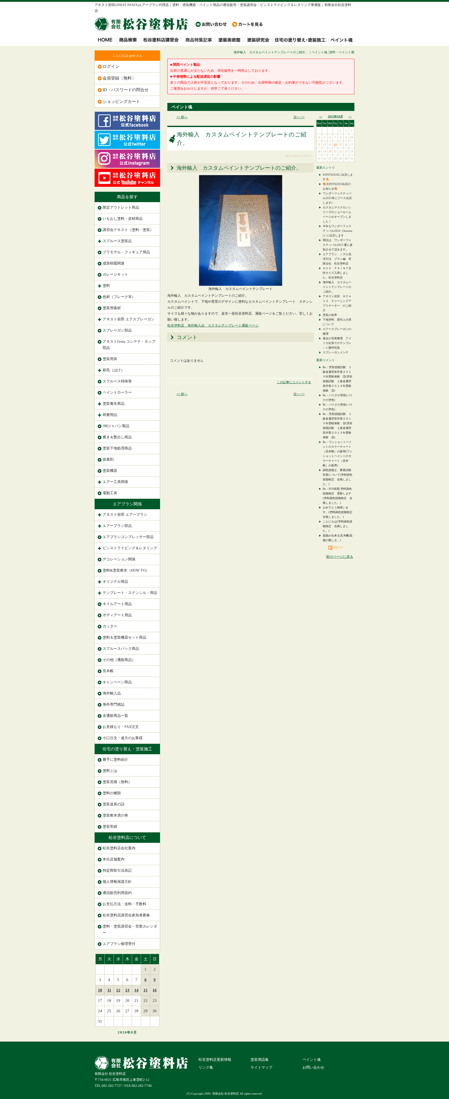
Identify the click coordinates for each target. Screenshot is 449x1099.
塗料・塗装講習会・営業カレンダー (130, 929)
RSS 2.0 (337, 547)
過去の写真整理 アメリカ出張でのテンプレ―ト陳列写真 (337, 343)
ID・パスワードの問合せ (126, 90)
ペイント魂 (181, 107)
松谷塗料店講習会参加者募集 (126, 915)
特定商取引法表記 (117, 870)
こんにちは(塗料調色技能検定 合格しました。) (337, 526)
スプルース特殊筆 (117, 381)
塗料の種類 (112, 793)
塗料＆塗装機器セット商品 (124, 637)
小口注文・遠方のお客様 (123, 738)
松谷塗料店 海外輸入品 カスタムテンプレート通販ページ (213, 325)
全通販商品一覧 (115, 716)
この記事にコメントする (294, 382)
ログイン (111, 66)
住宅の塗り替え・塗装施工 (127, 749)
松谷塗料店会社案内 (119, 848)
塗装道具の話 (113, 804)
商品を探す (127, 197)
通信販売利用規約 (117, 893)
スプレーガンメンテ (335, 352)
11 (109, 990)
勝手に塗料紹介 (115, 760)
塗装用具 (110, 359)
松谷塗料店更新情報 (215, 1060)
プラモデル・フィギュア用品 (126, 252)
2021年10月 (335, 116)
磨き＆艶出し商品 (117, 437)
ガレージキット (115, 274)
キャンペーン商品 (117, 682)
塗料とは (110, 771)
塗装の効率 (330, 314)
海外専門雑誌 (113, 704)
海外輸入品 (112, 693)
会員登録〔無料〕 (119, 78)
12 (118, 990)
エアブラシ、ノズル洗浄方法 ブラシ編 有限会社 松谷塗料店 (337, 259)
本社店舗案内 (113, 859)
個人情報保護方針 (117, 882)
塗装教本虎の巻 (115, 815)
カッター (110, 626)
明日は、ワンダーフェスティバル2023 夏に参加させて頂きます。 (338, 245)
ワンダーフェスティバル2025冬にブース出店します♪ (337, 198)
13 (127, 990)
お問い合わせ (313, 1067)
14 (136, 990)
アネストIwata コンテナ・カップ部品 (129, 345)
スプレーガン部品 (117, 330)
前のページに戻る (339, 557)
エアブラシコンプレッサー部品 (128, 537)
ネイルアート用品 (117, 604)
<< (320, 116)
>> (350, 116)
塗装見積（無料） (117, 782)
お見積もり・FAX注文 (121, 727)
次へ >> (299, 117)
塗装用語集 (259, 1060)
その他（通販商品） (119, 660)
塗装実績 (110, 827)
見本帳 (108, 671)
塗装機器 (110, 471)
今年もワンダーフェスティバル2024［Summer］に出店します (337, 230)
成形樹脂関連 (113, 263)
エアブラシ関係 (127, 504)
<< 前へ (182, 117)
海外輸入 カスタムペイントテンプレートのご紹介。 (337, 287)
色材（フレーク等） (119, 297)
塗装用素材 (112, 308)
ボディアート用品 (117, 615)
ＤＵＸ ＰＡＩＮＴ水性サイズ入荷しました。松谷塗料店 (337, 273)
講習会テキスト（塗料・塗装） (128, 230)
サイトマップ (261, 1067)
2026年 (124, 1032)
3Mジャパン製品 (116, 426)
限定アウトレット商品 (121, 207)
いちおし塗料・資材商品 (123, 219)
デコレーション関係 (119, 559)
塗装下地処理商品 (117, 448)
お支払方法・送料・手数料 (124, 904)
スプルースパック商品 (121, 649)
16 (155, 990)
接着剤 (108, 459)
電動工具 (110, 493)
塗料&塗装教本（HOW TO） (126, 570)
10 (100, 990)
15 (145, 990)
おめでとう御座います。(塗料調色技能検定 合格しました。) (339, 512)
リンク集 (206, 1067)
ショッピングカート (121, 101)
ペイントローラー (117, 392)
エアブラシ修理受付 (119, 944)
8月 (134, 1032)
